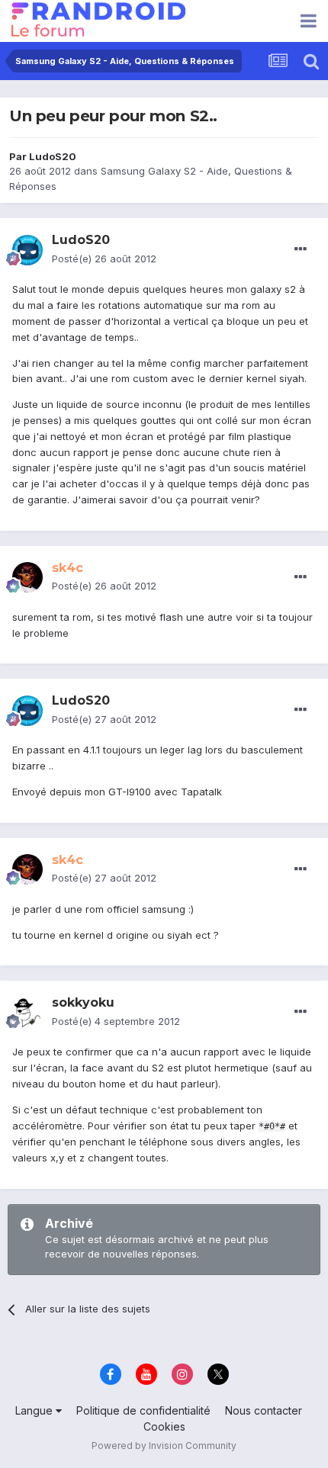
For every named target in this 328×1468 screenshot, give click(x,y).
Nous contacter (263, 1410)
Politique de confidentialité (143, 1410)
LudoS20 (52, 156)
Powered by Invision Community (164, 1445)
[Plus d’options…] (300, 249)
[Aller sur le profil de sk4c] (27, 577)
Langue (35, 1410)
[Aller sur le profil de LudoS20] (27, 250)
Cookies (164, 1426)
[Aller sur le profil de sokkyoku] (27, 1012)
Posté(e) (104, 258)
